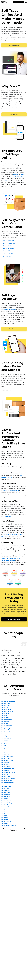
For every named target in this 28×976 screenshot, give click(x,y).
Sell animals (5, 730)
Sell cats (4, 715)
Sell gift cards (6, 821)
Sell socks (4, 774)
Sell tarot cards (6, 780)
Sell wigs (4, 736)
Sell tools (4, 811)
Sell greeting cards (7, 728)
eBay (22, 174)
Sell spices (4, 799)
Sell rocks (4, 723)
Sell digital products (8, 772)
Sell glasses (5, 764)
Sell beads (4, 805)
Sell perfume (5, 776)
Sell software (5, 754)
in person (8, 516)
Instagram (12, 558)
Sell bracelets (5, 732)
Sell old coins (5, 705)
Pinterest (4, 560)
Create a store (14, 45)
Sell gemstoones (7, 748)
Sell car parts (5, 792)
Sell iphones (5, 790)
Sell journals (5, 762)
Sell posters (5, 819)
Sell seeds (4, 817)
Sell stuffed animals (8, 778)
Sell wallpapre (6, 709)
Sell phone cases (7, 752)
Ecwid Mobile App (10, 309)
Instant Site (19, 176)
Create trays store (14, 619)
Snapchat (11, 560)
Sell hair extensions (7, 782)
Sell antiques (5, 796)
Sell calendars (6, 786)
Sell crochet (5, 758)
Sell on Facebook (8, 240)
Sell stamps (5, 717)
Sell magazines (6, 738)
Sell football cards (7, 756)
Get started (19, 1)
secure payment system (11, 491)
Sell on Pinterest (8, 248)
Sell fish (4, 815)
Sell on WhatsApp (9, 251)
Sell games (5, 809)
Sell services (5, 794)
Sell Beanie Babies (7, 768)
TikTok (18, 558)
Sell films (4, 744)
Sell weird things (7, 760)
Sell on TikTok (7, 246)
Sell (8, 825)
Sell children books (7, 750)
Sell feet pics (5, 703)
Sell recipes (5, 770)
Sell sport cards (6, 719)
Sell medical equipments (9, 803)
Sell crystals (5, 713)
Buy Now (6, 180)
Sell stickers (5, 788)
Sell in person (7, 256)
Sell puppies (5, 766)
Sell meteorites (6, 726)
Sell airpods (5, 823)
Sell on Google (8, 253)
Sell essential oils (7, 807)
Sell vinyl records (7, 711)
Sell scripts (5, 721)
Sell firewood (5, 813)
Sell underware (6, 734)
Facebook (4, 558)
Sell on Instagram (9, 243)
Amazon (16, 174)
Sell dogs (4, 740)
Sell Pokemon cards (8, 701)
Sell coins (4, 707)
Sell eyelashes (6, 801)
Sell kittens (5, 746)
